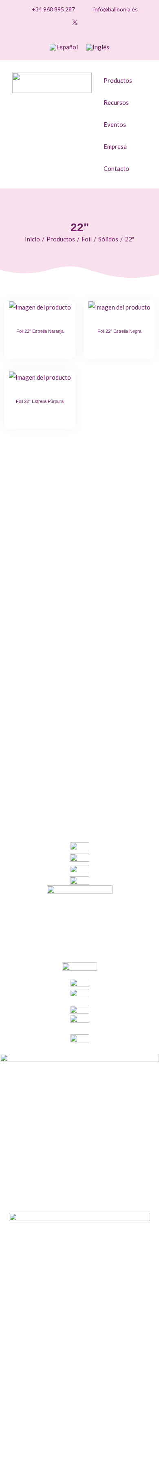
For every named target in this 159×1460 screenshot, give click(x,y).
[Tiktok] (36, 22)
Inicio (32, 239)
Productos (60, 239)
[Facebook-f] (87, 22)
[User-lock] (100, 22)
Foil (87, 239)
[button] (120, 22)
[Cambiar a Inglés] (97, 47)
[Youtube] (62, 22)
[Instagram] (49, 22)
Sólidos (108, 239)
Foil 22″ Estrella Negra (119, 331)
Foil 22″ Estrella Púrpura (40, 401)
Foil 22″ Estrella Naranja (40, 331)
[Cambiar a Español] (64, 47)
